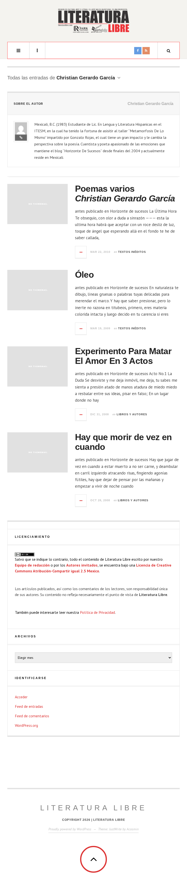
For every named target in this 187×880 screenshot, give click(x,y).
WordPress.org (26, 725)
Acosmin (133, 829)
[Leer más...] (81, 252)
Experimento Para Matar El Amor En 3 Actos (123, 356)
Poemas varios (125, 193)
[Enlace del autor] (21, 137)
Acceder (21, 696)
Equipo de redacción (32, 565)
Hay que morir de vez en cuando (123, 442)
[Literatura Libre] (93, 20)
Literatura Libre (93, 808)
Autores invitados (82, 565)
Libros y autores (132, 414)
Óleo (84, 275)
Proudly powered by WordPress (69, 829)
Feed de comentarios (32, 715)
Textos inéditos (132, 251)
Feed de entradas (29, 706)
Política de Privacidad (97, 612)
